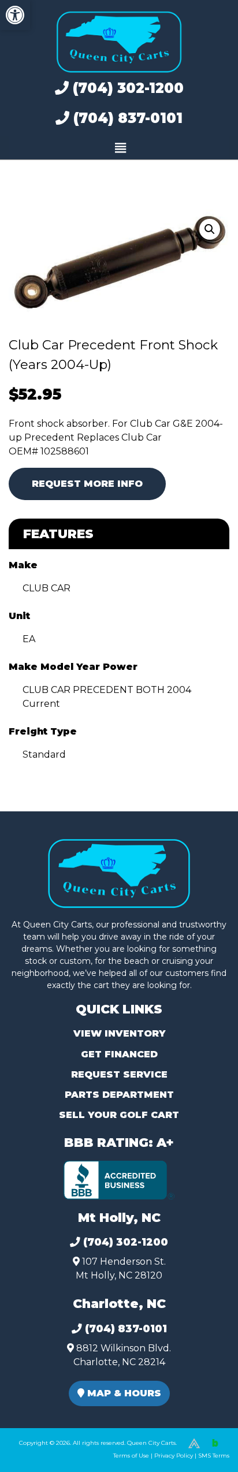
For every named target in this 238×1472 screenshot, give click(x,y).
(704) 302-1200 (126, 88)
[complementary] (203, 1437)
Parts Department (119, 1094)
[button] (15, 15)
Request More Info (87, 483)
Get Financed (119, 1054)
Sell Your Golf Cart (119, 1114)
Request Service (119, 1074)
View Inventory (119, 1033)
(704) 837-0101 (126, 118)
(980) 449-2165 (40, 1449)
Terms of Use (131, 1455)
